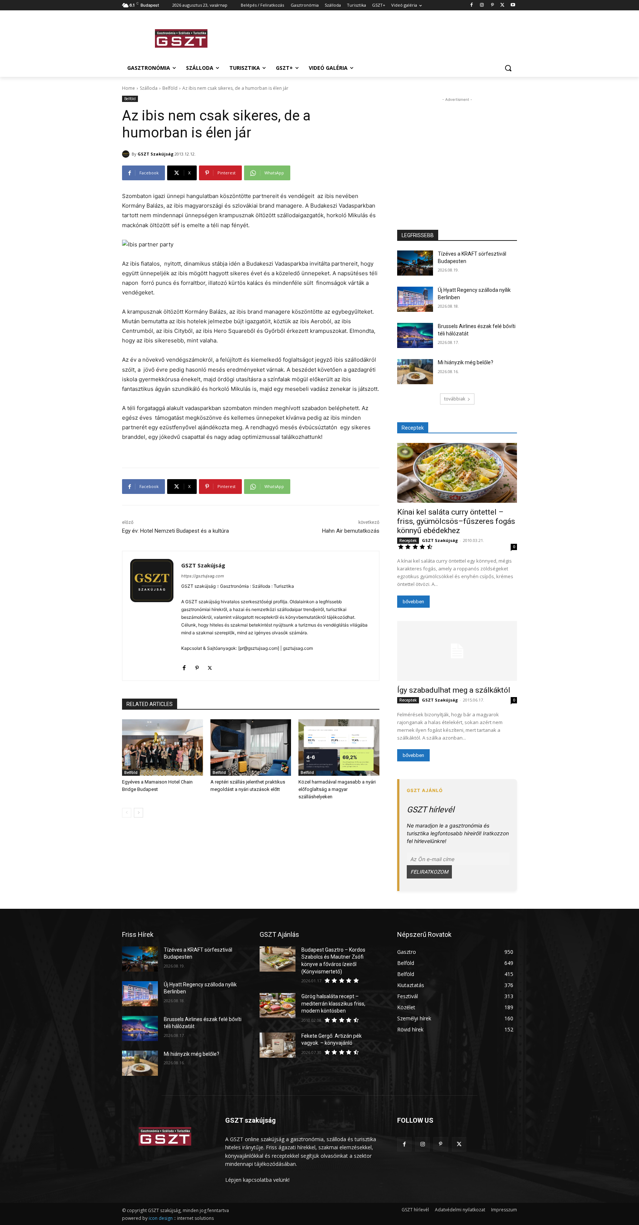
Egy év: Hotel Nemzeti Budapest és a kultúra (175, 531)
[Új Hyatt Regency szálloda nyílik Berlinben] (415, 299)
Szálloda (149, 88)
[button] (508, 68)
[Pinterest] (492, 5)
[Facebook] (471, 5)
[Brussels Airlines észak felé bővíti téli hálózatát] (415, 335)
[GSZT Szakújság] (127, 154)
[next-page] (138, 813)
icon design (161, 1218)
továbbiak (454, 399)
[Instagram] (482, 5)
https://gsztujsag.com (202, 576)
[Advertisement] (375, 37)
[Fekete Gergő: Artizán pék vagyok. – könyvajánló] (277, 1045)
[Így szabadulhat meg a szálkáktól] (457, 651)
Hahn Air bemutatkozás (350, 531)
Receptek (408, 540)
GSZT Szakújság (155, 154)
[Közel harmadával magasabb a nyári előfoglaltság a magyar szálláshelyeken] (338, 747)
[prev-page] (126, 813)
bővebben (413, 601)
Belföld (170, 88)
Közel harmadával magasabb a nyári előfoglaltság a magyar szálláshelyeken (337, 789)
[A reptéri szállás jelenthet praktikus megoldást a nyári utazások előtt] (250, 747)
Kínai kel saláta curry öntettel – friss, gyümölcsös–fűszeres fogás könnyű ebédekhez (456, 521)
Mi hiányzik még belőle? (465, 362)
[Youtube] (512, 5)
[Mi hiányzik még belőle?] (415, 371)
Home (128, 88)
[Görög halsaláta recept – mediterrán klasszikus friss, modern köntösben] (277, 1005)
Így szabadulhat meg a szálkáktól (453, 690)
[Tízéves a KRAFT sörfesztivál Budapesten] (415, 263)
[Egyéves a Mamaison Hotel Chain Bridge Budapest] (162, 747)
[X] (502, 5)
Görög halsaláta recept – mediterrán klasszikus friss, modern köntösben (333, 1003)
